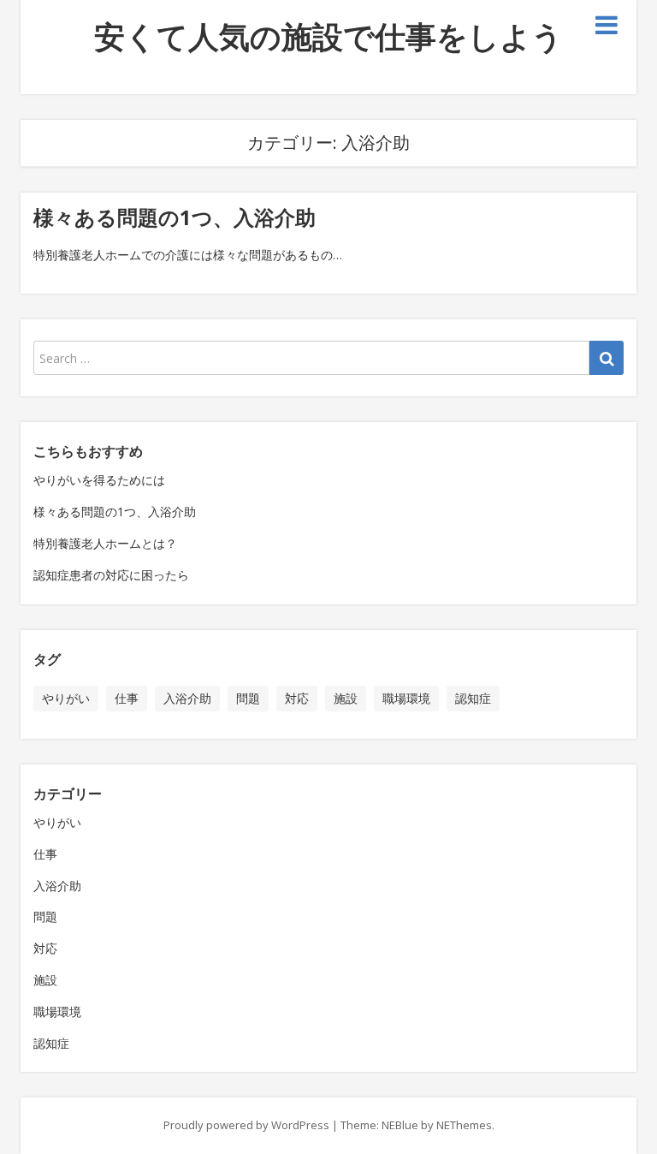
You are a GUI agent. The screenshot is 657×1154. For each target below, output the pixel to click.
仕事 (127, 698)
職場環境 (406, 698)
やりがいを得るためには (99, 480)
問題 (248, 698)
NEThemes (464, 1125)
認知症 (473, 698)
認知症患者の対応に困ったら (111, 575)
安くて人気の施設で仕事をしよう (328, 36)
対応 (297, 698)
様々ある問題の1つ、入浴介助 (174, 217)
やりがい (66, 698)
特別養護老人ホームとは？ (105, 543)
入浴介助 (187, 698)
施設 (346, 698)
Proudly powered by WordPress (246, 1125)
